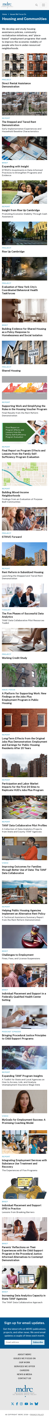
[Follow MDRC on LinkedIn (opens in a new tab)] (31, 1404)
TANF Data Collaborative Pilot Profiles (24, 825)
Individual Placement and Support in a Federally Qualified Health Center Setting (24, 997)
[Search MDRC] (36, 5)
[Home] (8, 5)
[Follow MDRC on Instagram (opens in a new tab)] (21, 1404)
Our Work (24, 1362)
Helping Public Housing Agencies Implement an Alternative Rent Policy (23, 912)
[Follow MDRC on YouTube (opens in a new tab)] (26, 1404)
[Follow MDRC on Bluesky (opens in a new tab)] (36, 1404)
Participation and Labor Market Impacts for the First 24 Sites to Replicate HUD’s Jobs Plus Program (23, 787)
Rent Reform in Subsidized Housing (22, 572)
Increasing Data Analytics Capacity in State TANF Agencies (23, 1297)
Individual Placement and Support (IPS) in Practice (21, 1207)
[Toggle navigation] (43, 4)
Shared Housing (11, 370)
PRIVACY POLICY (37, 1415)
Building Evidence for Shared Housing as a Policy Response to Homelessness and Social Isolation (24, 332)
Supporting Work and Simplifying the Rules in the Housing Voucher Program (24, 408)
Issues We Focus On (18, 14)
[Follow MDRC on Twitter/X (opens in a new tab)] (12, 1404)
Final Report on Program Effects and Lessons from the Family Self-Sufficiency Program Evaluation (23, 454)
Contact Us (24, 1378)
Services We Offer (24, 1366)
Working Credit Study (14, 657)
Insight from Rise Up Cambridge (21, 210)
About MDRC (24, 1354)
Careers (24, 1370)
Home (4, 14)
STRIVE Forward (12, 536)
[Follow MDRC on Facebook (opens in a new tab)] (17, 1404)
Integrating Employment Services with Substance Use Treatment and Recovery (24, 1163)
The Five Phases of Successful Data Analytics (23, 615)
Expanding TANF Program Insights (22, 1075)
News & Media (24, 1374)
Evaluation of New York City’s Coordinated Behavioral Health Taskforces (20, 290)
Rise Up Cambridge (13, 251)
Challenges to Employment (18, 954)
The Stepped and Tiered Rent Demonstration (19, 123)
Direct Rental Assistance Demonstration (16, 85)
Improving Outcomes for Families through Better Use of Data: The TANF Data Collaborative (24, 870)
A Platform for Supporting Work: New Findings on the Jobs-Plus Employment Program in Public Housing (24, 698)
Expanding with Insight (15, 166)
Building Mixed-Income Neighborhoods (15, 494)
